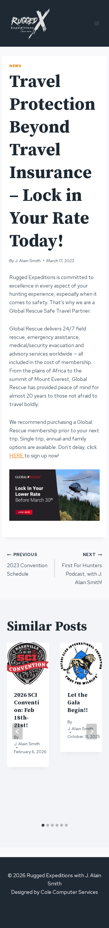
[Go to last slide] (17, 731)
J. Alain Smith (28, 260)
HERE (16, 455)
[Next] (91, 731)
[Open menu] (96, 23)
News (15, 65)
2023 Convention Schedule (27, 564)
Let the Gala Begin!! (77, 703)
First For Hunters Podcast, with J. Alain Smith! (82, 568)
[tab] (43, 825)
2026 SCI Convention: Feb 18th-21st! (26, 710)
